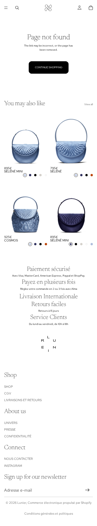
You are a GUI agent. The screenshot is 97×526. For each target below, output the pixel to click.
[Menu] (6, 8)
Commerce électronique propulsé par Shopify (60, 503)
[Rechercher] (17, 7)
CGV (7, 393)
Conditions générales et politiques (48, 514)
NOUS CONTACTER (18, 459)
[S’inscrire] (87, 490)
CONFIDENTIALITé (17, 436)
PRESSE (10, 430)
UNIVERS (10, 423)
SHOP (8, 386)
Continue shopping (48, 67)
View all (88, 104)
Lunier (21, 503)
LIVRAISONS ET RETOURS (23, 400)
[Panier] (90, 7)
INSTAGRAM (13, 466)
